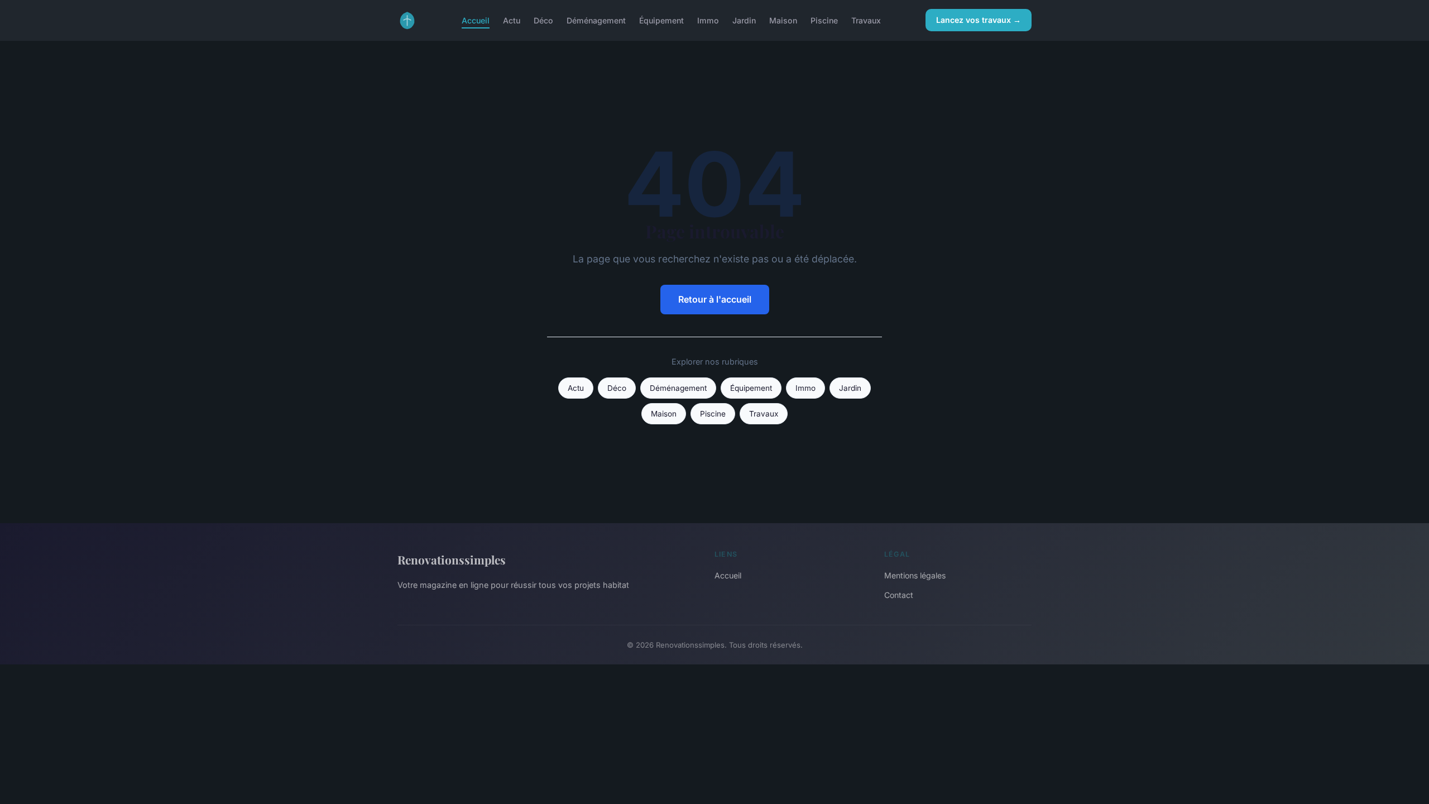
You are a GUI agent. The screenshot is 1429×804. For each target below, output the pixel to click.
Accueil (476, 20)
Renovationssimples (451, 559)
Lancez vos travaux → (978, 20)
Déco (543, 20)
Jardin (744, 20)
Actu (511, 20)
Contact (898, 595)
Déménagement (596, 20)
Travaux (866, 20)
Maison (783, 20)
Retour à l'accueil (714, 299)
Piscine (824, 20)
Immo (708, 20)
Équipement (661, 20)
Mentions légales (915, 575)
